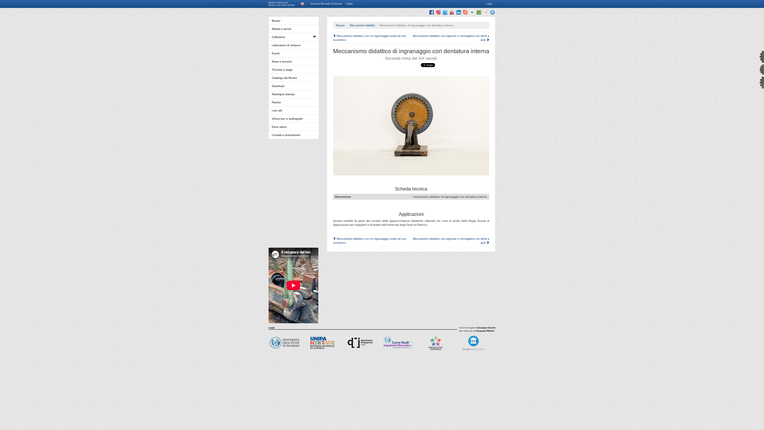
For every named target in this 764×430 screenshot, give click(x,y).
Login (272, 327)
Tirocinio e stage (282, 69)
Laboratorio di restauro (286, 45)
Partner (276, 102)
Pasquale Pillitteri (485, 331)
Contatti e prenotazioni (286, 135)
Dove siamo (279, 126)
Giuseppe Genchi (486, 327)
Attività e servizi (281, 28)
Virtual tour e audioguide (287, 118)
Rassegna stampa (283, 94)
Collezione (278, 37)
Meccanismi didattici (362, 25)
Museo (276, 20)
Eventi (276, 53)
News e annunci (282, 61)
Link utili (277, 110)
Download (278, 86)
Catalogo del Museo (284, 77)
